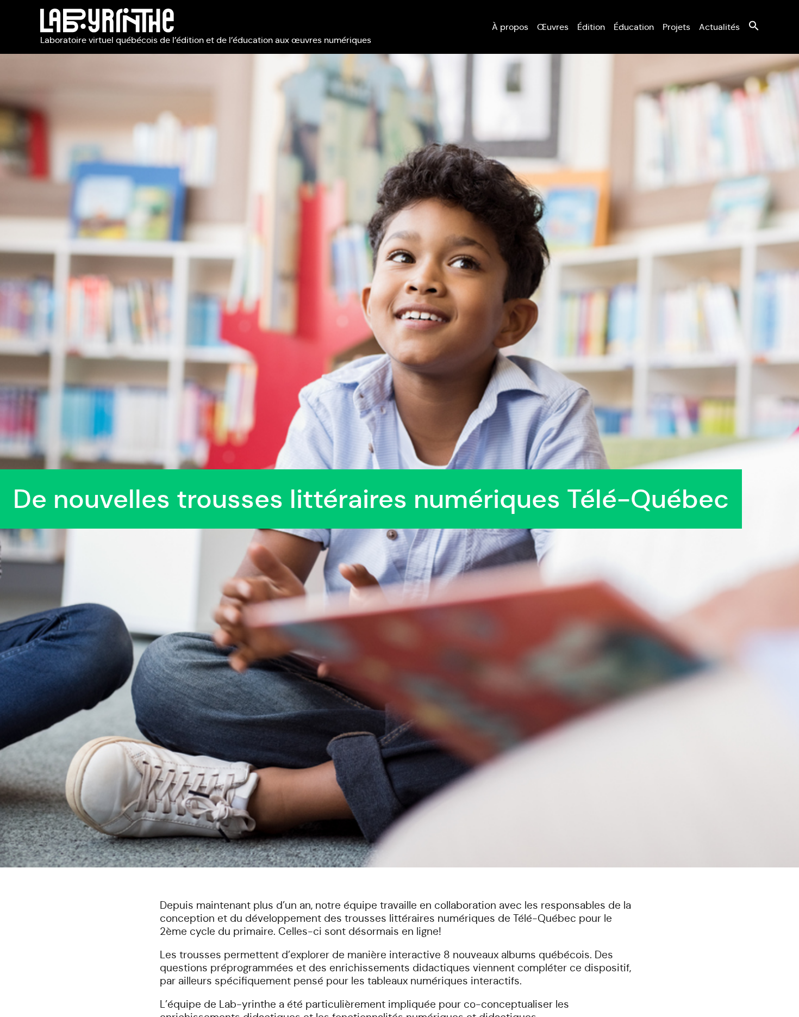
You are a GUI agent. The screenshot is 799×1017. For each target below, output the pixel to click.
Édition (591, 27)
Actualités (719, 27)
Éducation (634, 27)
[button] (753, 28)
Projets (676, 27)
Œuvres (553, 27)
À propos (510, 27)
